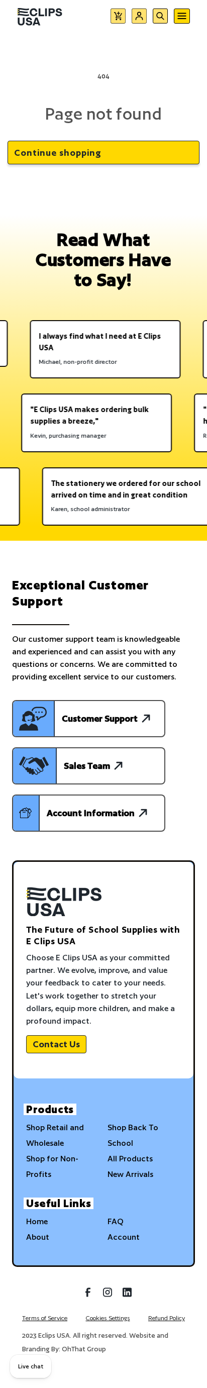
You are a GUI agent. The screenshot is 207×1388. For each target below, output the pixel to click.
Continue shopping (57, 152)
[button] (118, 18)
